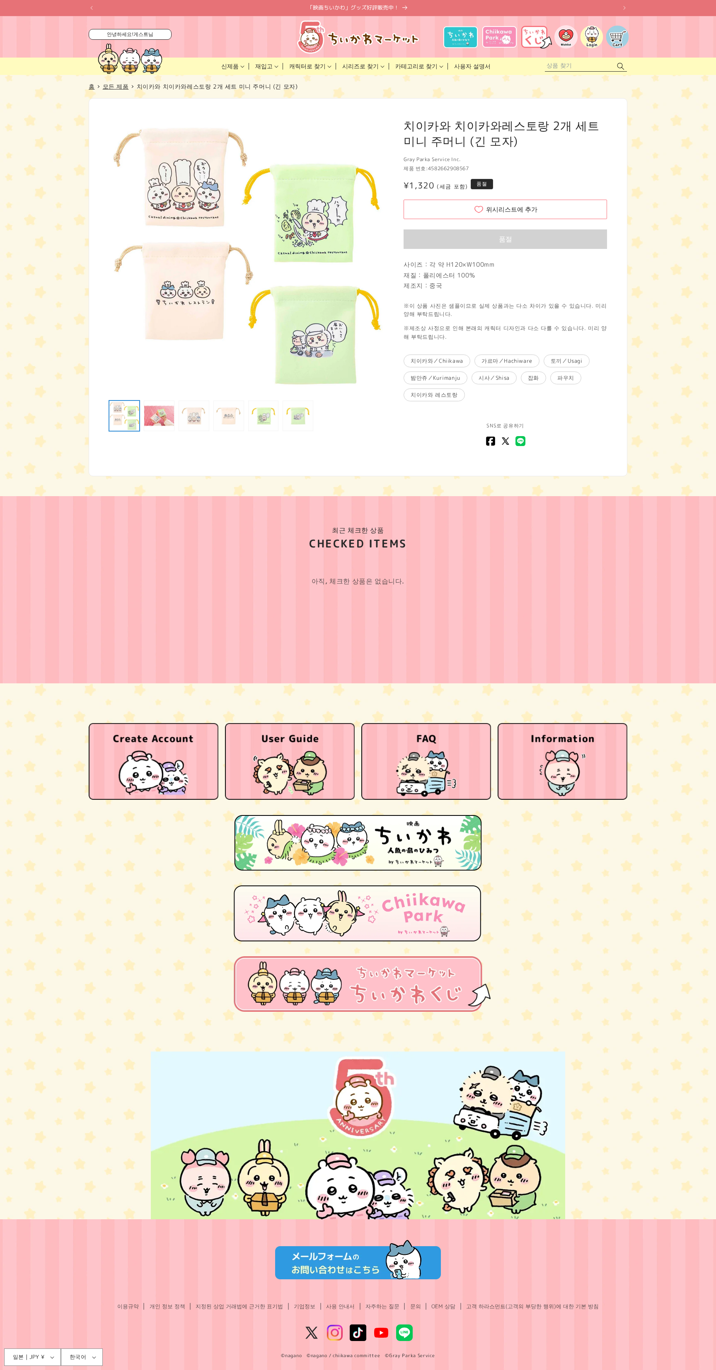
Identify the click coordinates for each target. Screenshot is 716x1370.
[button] (232, 66)
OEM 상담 (443, 1306)
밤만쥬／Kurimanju (435, 377)
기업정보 (304, 1306)
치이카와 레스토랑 (434, 394)
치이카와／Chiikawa (437, 360)
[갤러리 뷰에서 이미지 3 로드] (194, 415)
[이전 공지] (91, 8)
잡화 (533, 377)
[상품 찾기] (620, 66)
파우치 (565, 377)
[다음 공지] (624, 8)
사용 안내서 (340, 1306)
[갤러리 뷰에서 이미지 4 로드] (228, 415)
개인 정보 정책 (167, 1306)
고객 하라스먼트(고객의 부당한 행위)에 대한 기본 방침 (532, 1306)
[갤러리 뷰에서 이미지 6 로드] (298, 415)
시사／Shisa (494, 377)
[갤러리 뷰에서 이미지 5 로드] (263, 415)
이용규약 (128, 1306)
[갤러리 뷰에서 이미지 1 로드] (124, 415)
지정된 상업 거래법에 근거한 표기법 (239, 1306)
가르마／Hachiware (506, 360)
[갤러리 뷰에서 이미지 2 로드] (159, 415)
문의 (415, 1306)
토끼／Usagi (567, 360)
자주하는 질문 (382, 1306)
